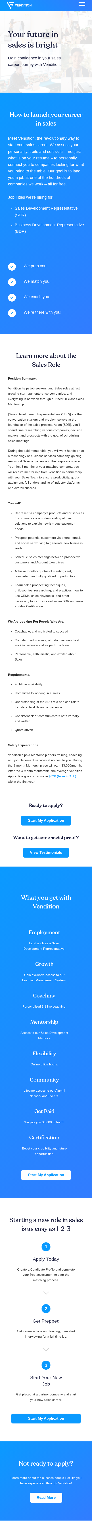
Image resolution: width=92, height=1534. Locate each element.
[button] (82, 4)
